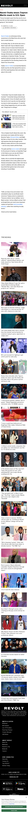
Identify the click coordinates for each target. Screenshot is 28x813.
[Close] (26, 797)
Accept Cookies (14, 810)
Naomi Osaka (5, 36)
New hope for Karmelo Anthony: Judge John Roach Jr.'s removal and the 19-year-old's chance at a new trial (13, 309)
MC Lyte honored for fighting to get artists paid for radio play (12, 355)
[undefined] (6, 117)
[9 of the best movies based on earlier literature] (14, 645)
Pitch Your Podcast (7, 730)
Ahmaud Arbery (14, 137)
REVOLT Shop (6, 765)
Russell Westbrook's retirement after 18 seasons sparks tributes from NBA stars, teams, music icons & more (12, 677)
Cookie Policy (11, 804)
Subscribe (5, 759)
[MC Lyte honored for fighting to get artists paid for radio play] (14, 345)
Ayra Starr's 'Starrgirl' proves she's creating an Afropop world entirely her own (13, 610)
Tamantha (5, 25)
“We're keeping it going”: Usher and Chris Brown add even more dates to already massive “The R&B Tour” (12, 544)
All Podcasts (5, 725)
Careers (4, 751)
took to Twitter (9, 66)
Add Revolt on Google (10, 27)
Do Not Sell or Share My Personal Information (14, 806)
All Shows (4, 723)
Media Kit (4, 749)
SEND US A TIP (14, 777)
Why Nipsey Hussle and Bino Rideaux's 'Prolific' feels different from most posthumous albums (13, 633)
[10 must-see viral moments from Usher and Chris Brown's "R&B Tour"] (14, 689)
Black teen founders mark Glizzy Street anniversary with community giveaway (18, 117)
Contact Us (5, 761)
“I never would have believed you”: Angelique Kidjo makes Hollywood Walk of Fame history (13, 425)
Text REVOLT (6, 763)
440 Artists (5, 734)
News (1, 9)
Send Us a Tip (6, 746)
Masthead (5, 744)
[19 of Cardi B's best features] (14, 580)
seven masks (15, 149)
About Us (4, 742)
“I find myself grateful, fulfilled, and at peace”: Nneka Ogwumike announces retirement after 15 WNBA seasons (13, 402)
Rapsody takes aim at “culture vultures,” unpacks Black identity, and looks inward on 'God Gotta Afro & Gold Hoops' (12, 261)
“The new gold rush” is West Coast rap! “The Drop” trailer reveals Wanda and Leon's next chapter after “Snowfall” (12, 495)
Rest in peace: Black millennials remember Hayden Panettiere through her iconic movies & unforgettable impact (12, 567)
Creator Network (6, 732)
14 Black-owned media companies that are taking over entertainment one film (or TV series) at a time (13, 447)
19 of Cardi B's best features (10, 589)
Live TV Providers (7, 728)
